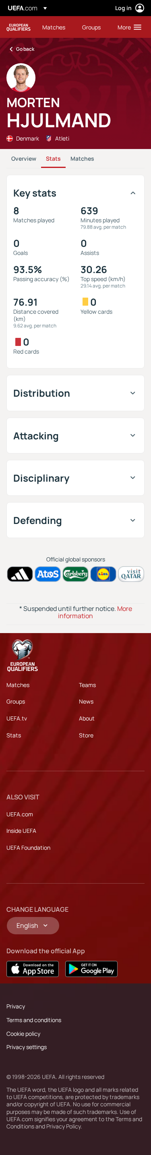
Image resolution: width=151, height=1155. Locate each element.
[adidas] (20, 574)
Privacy (15, 1006)
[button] (127, 27)
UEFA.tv (16, 718)
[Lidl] (103, 574)
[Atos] (48, 574)
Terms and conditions (33, 1020)
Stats (53, 158)
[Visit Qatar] (131, 574)
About (87, 718)
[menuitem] (55, 27)
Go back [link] (25, 49)
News (86, 701)
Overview (23, 158)
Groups (15, 701)
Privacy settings (26, 1047)
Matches (82, 158)
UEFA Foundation (28, 847)
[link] (53, 27)
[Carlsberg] (75, 574)
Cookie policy (23, 1033)
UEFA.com (19, 814)
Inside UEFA (21, 830)
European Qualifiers (18, 27)
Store (86, 735)
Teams (87, 685)
